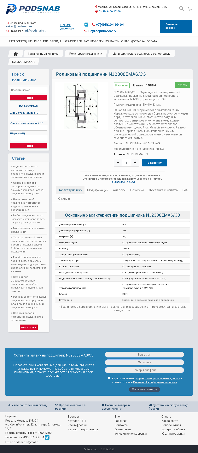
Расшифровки (77, 425)
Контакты (121, 425)
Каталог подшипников (43, 53)
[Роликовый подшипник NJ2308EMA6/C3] (81, 105)
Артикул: (120, 154)
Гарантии (121, 421)
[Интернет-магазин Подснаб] (33, 9)
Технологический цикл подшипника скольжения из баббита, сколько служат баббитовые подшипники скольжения (28, 244)
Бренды (73, 416)
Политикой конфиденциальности (155, 382)
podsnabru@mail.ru (26, 442)
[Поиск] (181, 8)
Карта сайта (169, 421)
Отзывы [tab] (64, 198)
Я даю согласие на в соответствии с (146, 380)
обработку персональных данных (158, 378)
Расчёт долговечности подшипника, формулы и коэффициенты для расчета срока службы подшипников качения (29, 264)
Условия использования (131, 433)
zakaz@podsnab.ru (19, 26)
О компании (123, 429)
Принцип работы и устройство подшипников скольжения (27, 316)
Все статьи (28, 327)
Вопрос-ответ (171, 425)
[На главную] (15, 53)
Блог (118, 416)
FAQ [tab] (185, 190)
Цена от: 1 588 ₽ (144, 85)
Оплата (166, 416)
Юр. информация (173, 433)
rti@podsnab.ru (35, 30)
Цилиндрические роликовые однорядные (142, 53)
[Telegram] (86, 24)
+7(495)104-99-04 (109, 24)
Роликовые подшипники (85, 53)
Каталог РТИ (77, 421)
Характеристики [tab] (70, 190)
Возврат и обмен (173, 429)
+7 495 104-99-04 (31, 437)
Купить (182, 84)
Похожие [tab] (137, 190)
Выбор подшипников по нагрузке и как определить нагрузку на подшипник (28, 219)
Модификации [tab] (97, 190)
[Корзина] (190, 9)
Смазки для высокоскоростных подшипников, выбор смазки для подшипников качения (27, 284)
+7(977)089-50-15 (101, 31)
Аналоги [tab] (119, 190)
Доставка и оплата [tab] (163, 190)
